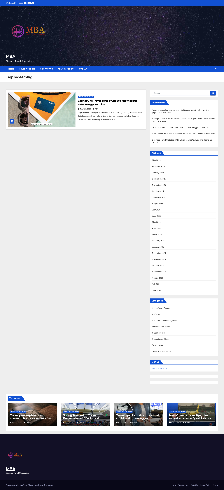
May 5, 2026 (123, 422)
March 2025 (157, 235)
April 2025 (156, 228)
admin (97, 109)
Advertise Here (27, 69)
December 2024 (159, 253)
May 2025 (156, 222)
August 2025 (157, 204)
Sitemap (83, 69)
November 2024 (159, 259)
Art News (156, 314)
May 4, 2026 (176, 422)
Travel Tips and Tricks (161, 351)
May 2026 (156, 160)
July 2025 (156, 210)
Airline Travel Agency (86, 96)
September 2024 (159, 272)
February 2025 (158, 241)
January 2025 (158, 247)
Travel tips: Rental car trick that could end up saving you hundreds (180, 128)
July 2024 (156, 284)
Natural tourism (158, 333)
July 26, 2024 (85, 109)
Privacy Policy (66, 69)
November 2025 (159, 185)
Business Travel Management (164, 320)
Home (11, 69)
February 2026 (158, 166)
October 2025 (158, 191)
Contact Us (46, 69)
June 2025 (156, 216)
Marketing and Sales (161, 327)
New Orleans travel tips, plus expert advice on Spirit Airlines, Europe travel (183, 134)
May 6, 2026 (70, 422)
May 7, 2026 (17, 422)
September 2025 (159, 197)
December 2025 (159, 179)
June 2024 (156, 290)
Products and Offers (160, 339)
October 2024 (158, 266)
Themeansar (48, 485)
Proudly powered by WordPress (17, 485)
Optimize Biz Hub (159, 369)
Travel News (157, 345)
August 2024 (157, 278)
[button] (216, 69)
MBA (10, 56)
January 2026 (158, 173)
